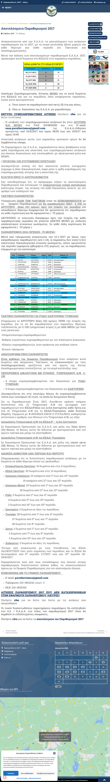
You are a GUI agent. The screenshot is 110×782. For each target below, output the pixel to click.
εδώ (15, 619)
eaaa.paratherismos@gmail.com (25, 128)
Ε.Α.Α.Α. (3, 23)
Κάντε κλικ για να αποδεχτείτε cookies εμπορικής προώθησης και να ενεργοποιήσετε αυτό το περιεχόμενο (55, 736)
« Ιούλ (58, 686)
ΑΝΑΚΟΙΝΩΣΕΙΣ (23, 23)
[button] (54, 753)
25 (67, 677)
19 (75, 672)
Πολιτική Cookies (22, 778)
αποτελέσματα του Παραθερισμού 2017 (60, 619)
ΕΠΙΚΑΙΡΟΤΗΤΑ (13, 23)
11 (67, 667)
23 (103, 672)
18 (67, 672)
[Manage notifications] (4, 777)
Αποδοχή (11, 773)
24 (59, 677)
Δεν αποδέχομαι (27, 773)
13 (83, 667)
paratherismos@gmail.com (31, 578)
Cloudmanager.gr (83, 780)
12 (75, 667)
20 (83, 672)
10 (59, 667)
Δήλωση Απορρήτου (35, 778)
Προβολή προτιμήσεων (45, 773)
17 (59, 672)
